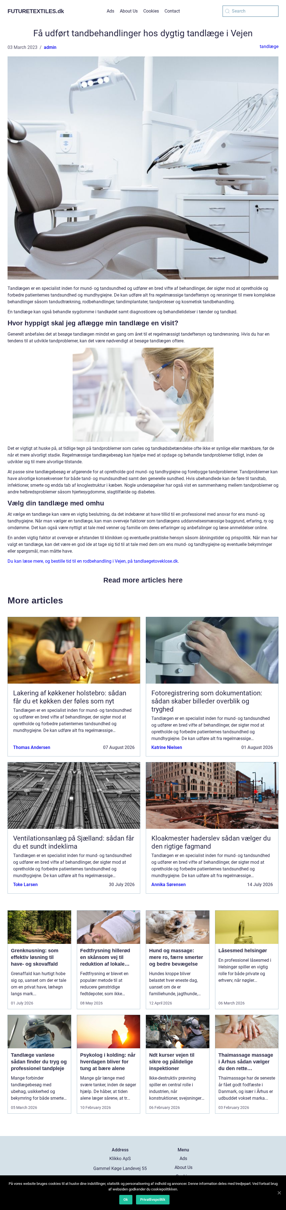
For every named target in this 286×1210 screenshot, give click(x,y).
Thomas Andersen (31, 747)
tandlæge (269, 46)
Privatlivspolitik (152, 1199)
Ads (110, 11)
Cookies (151, 11)
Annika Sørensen (168, 884)
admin (50, 47)
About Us (129, 11)
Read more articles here (143, 580)
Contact (172, 11)
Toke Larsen (25, 884)
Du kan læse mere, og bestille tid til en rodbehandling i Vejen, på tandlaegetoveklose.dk (93, 561)
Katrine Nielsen (166, 747)
